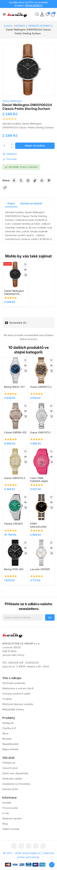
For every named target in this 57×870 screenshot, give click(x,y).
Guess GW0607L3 (40, 386)
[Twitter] (21, 180)
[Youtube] (28, 846)
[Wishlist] (47, 15)
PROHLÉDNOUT (34, 5)
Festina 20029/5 (13, 523)
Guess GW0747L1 (40, 432)
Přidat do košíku (35, 145)
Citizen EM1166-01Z (15, 432)
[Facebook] (14, 180)
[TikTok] (35, 180)
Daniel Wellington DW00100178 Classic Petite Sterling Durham (14, 292)
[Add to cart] (25, 275)
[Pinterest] (49, 180)
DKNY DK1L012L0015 (38, 525)
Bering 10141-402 (13, 569)
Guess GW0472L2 (14, 478)
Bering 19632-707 (14, 386)
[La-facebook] (14, 846)
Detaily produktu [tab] (31, 203)
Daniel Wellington (12, 101)
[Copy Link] (5, 187)
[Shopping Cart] (53, 14)
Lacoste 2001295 (40, 569)
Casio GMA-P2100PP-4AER (39, 480)
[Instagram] (28, 180)
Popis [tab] (11, 203)
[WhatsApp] (42, 180)
